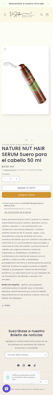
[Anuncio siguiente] (48, 3)
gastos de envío (10, 170)
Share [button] (7, 305)
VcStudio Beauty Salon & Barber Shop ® (30, 389)
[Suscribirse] (45, 355)
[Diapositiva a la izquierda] (21, 140)
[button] (5, 14)
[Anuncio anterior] (4, 3)
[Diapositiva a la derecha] (32, 140)
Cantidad (6, 174)
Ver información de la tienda (17, 212)
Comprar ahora (26, 195)
